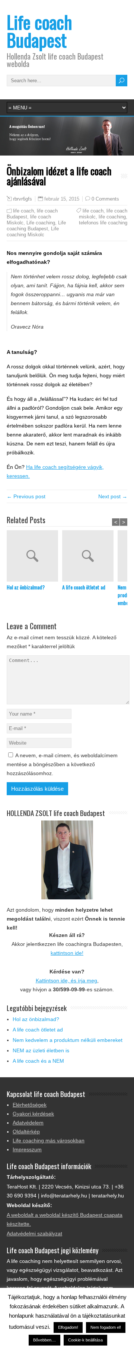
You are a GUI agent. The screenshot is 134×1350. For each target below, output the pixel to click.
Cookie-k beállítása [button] (85, 1340)
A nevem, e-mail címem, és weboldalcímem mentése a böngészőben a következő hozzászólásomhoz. (62, 764)
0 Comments (105, 199)
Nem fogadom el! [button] (105, 1327)
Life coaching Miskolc (33, 231)
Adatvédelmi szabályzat (34, 1234)
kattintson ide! (67, 953)
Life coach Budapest (39, 31)
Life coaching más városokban (48, 1140)
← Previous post (26, 496)
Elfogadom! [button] (68, 1327)
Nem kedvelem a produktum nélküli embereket (67, 1040)
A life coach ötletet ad (83, 587)
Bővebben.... (44, 1340)
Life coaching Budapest (36, 225)
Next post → (112, 496)
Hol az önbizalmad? (26, 587)
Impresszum (27, 1149)
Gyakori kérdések (33, 1114)
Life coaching (40, 222)
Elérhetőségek (30, 1105)
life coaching (112, 217)
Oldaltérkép (26, 1132)
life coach (23, 211)
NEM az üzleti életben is (41, 1050)
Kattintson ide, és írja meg (66, 980)
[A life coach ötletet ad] (90, 556)
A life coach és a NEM (38, 1061)
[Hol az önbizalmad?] (34, 556)
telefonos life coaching (103, 222)
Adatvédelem (28, 1123)
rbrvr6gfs (22, 199)
